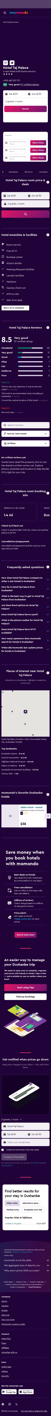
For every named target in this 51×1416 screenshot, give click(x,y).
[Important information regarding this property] (48, 493)
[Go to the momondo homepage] (19, 12)
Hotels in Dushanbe (17, 1287)
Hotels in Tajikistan (37, 1282)
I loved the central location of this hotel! (24, 400)
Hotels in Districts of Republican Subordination (24, 1284)
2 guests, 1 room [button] (14, 101)
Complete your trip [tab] (33, 1210)
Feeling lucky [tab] (13, 1210)
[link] (26, 935)
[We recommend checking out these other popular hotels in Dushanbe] (48, 795)
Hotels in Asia (21, 1282)
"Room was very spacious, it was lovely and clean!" (21, 388)
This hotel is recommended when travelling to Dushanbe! (22, 395)
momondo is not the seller (17, 1260)
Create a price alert (23, 919)
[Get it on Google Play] (9, 1391)
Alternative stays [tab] (30, 1203)
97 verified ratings (29, 84)
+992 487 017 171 (11, 80)
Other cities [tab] (12, 1203)
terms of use (37, 1163)
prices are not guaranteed (22, 1252)
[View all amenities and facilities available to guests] (48, 235)
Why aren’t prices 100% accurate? (21, 1270)
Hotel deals (8, 1282)
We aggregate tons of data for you (22, 1265)
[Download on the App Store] (26, 1391)
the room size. (12, 412)
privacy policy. (7, 1165)
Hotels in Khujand (13, 1224)
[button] (5, 13)
